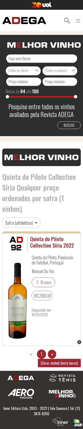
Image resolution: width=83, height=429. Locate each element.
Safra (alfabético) (19, 222)
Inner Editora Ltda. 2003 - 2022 (25, 408)
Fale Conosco (58, 408)
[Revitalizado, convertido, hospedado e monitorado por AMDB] (78, 422)
